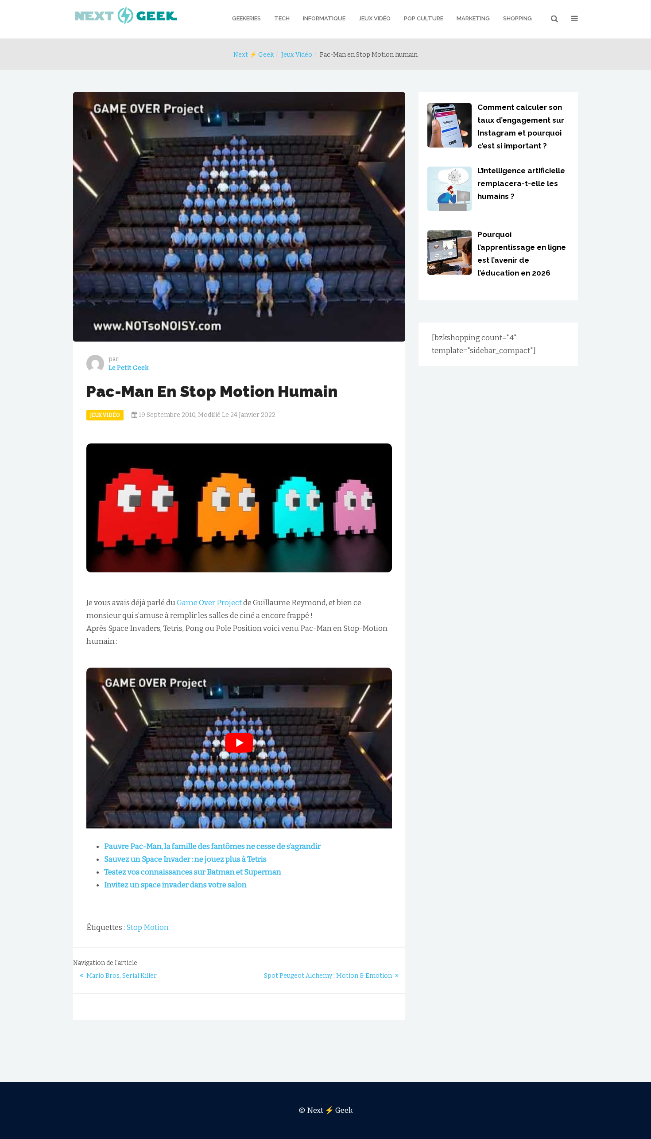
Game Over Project (209, 602)
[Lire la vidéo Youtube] (239, 742)
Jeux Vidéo (375, 18)
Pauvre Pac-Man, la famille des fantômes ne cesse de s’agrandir (212, 846)
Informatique (324, 18)
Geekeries (246, 18)
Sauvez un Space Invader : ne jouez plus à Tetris (185, 859)
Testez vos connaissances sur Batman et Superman (192, 872)
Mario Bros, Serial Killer (121, 976)
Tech (282, 18)
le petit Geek (128, 368)
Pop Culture (423, 18)
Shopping (517, 18)
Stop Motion (147, 927)
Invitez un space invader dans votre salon (175, 885)
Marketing (473, 18)
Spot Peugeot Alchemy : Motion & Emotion (328, 976)
